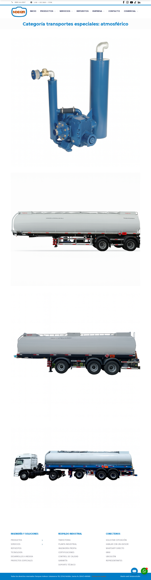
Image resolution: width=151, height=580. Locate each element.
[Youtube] (131, 2)
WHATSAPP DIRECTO (115, 548)
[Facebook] (123, 2)
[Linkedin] (139, 2)
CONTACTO (114, 11)
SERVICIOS (65, 11)
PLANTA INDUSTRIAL (67, 544)
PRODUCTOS (46, 11)
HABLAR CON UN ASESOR (117, 544)
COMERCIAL (130, 11)
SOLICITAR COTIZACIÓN (116, 540)
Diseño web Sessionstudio (130, 576)
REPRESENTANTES (114, 560)
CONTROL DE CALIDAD (68, 556)
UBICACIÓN (111, 556)
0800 (108, 552)
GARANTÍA (62, 560)
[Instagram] (127, 2)
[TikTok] (135, 2)
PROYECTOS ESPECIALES (22, 560)
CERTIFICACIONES (66, 552)
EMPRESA (97, 11)
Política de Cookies (99, 576)
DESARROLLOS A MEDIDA (22, 556)
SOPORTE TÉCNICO (67, 564)
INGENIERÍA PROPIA (67, 548)
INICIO (33, 11)
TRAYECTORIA (64, 540)
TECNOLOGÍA (16, 552)
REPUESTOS (83, 11)
